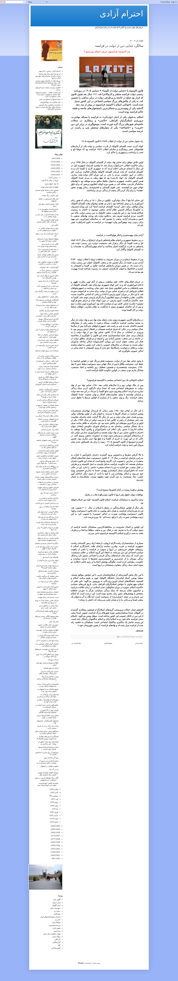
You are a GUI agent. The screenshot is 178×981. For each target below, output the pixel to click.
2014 (58, 845)
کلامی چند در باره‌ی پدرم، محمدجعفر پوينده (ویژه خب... (47, 245)
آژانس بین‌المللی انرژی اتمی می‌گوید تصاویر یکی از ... (48, 446)
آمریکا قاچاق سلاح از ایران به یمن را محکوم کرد (46, 331)
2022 (58, 171)
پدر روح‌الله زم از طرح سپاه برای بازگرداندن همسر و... (47, 467)
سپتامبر (55, 796)
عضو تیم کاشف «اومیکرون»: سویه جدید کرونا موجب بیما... (47, 784)
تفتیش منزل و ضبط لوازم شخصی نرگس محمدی (46, 191)
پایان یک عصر (53, 622)
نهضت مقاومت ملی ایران (51, 934)
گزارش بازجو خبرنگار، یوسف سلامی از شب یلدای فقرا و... (47, 320)
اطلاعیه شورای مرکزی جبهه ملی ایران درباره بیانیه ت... (47, 631)
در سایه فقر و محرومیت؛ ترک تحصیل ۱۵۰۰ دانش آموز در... (47, 250)
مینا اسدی (57, 931)
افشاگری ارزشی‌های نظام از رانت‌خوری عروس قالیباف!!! (47, 737)
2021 (58, 175)
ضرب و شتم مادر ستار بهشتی (48, 597)
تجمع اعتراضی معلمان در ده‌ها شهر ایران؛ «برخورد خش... (48, 336)
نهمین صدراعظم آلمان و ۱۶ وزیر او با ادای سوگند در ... (47, 655)
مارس (55, 815)
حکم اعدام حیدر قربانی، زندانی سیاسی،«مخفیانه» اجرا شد (47, 411)
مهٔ (57, 809)
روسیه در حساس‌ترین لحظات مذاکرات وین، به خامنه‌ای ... (48, 483)
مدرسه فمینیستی (54, 925)
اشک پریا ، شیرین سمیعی (49, 429)
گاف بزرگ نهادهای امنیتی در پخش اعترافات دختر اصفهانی (46, 779)
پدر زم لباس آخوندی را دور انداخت (46, 503)
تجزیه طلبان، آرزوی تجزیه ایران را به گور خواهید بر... (46, 373)
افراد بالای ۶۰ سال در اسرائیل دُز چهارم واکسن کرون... (47, 362)
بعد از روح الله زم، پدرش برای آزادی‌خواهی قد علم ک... (48, 518)
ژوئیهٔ (56, 802)
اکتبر (56, 792)
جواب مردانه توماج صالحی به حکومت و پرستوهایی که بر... (47, 229)
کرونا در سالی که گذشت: (49, 180)
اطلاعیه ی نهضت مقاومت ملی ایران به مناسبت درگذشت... (47, 263)
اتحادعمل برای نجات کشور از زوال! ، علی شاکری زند (48, 743)
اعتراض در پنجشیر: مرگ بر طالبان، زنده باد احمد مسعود (47, 271)
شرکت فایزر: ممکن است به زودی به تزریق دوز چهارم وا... (46, 601)
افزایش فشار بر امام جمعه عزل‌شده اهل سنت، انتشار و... (46, 315)
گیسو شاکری (55, 948)
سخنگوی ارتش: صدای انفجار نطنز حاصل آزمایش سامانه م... (46, 732)
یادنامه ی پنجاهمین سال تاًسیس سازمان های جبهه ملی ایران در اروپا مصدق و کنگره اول (48, 107)
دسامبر (55, 178)
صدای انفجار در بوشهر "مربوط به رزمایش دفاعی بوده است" (47, 406)
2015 (58, 842)
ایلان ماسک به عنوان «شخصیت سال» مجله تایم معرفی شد (47, 534)
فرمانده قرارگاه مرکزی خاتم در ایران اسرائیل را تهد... (47, 401)
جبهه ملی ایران (55, 908)
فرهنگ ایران (56, 922)
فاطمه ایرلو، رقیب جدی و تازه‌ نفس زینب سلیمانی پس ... (48, 341)
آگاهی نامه (56, 900)
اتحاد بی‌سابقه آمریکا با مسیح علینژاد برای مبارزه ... (48, 748)
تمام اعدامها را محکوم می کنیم (49, 99)
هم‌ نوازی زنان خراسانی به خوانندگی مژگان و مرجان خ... (47, 695)
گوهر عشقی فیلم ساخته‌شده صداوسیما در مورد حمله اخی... (47, 452)
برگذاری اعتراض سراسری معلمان (46, 543)
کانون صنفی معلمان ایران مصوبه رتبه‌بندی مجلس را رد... (47, 473)
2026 (58, 158)
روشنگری (57, 914)
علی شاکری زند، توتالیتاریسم (50, 102)
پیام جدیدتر (139, 643)
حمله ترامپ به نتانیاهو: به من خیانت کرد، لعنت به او (48, 607)
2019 (58, 829)
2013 (58, 849)
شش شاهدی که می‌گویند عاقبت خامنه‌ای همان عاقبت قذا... (47, 577)
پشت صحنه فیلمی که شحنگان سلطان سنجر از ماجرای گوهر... (47, 435)
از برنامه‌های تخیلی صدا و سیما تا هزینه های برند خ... (47, 306)
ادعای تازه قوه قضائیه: (50, 668)
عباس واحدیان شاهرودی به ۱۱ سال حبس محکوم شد (48, 210)
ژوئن (56, 806)
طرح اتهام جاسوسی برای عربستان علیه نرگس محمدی (47, 221)
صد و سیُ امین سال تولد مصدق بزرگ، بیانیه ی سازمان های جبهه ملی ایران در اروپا (47, 76)
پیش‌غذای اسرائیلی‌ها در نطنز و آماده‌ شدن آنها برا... (47, 701)
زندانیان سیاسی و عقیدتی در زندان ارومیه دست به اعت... (47, 499)
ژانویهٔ (56, 822)
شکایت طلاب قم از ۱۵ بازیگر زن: (46, 416)
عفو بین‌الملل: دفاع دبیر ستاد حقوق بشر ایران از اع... (48, 425)
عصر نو (57, 920)
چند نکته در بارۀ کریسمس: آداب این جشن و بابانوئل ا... (47, 287)
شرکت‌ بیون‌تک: (53, 660)
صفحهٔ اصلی (108, 643)
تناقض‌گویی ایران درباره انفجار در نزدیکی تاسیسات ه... (46, 706)
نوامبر (56, 789)
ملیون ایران (56, 928)
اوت (56, 799)
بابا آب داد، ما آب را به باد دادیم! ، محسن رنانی (47, 727)
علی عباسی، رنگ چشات (49, 195)
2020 (58, 826)
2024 (58, 165)
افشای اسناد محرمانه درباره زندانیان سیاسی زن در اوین (48, 367)
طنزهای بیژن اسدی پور (50, 557)
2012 (58, 852)
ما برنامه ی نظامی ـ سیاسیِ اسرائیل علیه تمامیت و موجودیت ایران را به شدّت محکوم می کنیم (47, 95)
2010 (58, 859)
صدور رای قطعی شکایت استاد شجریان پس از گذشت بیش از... (47, 257)
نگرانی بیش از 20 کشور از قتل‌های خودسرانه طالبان (48, 711)
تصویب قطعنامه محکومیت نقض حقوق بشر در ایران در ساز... (47, 457)
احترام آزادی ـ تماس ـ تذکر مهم (49, 71)
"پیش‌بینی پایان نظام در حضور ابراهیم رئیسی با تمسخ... (48, 626)
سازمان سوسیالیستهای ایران (50, 917)
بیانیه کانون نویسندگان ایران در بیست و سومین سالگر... (47, 636)
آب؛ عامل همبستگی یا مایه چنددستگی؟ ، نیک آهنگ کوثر (47, 462)
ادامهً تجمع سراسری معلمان (48, 310)
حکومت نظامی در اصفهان (49, 766)
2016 (58, 839)
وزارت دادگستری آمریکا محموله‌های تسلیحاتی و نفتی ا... (47, 679)
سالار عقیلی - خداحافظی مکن (48, 297)
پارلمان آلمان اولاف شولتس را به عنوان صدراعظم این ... (47, 645)
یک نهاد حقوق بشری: (51, 184)
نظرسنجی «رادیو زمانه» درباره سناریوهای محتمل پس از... (47, 685)
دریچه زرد (57, 911)
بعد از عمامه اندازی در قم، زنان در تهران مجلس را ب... (46, 215)
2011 (58, 855)
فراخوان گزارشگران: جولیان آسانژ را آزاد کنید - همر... (48, 390)
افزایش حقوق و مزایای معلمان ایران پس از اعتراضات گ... (47, 488)
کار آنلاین (57, 939)
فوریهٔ (56, 819)
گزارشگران (56, 942)
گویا (59, 945)
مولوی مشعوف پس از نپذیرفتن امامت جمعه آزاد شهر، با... (47, 240)
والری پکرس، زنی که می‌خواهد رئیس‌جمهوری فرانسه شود (47, 539)
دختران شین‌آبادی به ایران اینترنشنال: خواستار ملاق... (48, 672)
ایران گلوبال (56, 905)
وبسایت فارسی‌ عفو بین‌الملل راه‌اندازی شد (48, 572)
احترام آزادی (121, 13)
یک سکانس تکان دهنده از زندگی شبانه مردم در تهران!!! (47, 396)
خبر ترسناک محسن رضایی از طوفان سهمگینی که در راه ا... (47, 357)
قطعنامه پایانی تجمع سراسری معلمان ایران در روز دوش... (47, 553)
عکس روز (54, 225)
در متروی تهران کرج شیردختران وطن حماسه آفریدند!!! (47, 567)
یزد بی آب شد (53, 769)
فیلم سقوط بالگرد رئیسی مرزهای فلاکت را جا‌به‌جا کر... (46, 617)
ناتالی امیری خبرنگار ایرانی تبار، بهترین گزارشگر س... (47, 277)
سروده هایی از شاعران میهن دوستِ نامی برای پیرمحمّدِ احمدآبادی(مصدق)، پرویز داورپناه (47, 83)
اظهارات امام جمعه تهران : (49, 187)
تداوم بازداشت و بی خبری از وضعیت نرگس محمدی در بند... (46, 762)
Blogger (81, 963)
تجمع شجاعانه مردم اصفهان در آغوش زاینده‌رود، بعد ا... (47, 690)
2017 (58, 836)
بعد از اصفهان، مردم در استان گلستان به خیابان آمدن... (48, 420)
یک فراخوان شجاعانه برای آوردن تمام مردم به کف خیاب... (47, 523)
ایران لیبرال (56, 903)
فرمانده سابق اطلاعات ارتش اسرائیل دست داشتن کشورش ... (46, 384)
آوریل (56, 812)
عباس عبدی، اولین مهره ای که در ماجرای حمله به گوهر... (47, 548)
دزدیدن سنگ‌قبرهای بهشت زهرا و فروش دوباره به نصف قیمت (46, 478)
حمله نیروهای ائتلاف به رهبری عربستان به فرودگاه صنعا (48, 378)
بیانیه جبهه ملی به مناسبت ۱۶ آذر (47, 641)
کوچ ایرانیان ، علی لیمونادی (49, 267)
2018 (58, 832)
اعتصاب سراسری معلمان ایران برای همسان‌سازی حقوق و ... (47, 593)
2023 (58, 168)
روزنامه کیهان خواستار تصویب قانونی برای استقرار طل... (48, 774)
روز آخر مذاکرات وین (51, 758)
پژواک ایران (56, 937)
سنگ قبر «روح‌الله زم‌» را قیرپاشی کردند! (49, 325)
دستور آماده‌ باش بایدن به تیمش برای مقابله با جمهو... (47, 588)
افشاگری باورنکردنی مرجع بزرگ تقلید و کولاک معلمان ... (47, 301)
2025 (58, 162)
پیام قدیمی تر (76, 643)
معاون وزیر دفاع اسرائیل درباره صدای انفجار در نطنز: (47, 716)
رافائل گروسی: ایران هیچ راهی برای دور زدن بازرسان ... (47, 513)
